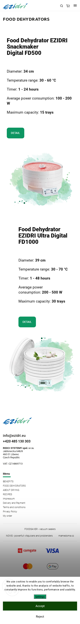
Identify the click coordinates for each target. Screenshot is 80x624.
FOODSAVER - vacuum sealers (40, 529)
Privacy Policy (10, 511)
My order (7, 516)
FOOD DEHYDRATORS (14, 485)
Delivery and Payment (14, 503)
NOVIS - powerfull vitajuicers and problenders (29, 535)
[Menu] (75, 6)
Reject (40, 616)
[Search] (61, 6)
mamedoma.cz (66, 535)
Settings (40, 596)
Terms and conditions (14, 507)
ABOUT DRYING (11, 490)
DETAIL (15, 133)
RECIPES (7, 494)
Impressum (9, 498)
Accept (40, 606)
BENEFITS (8, 481)
